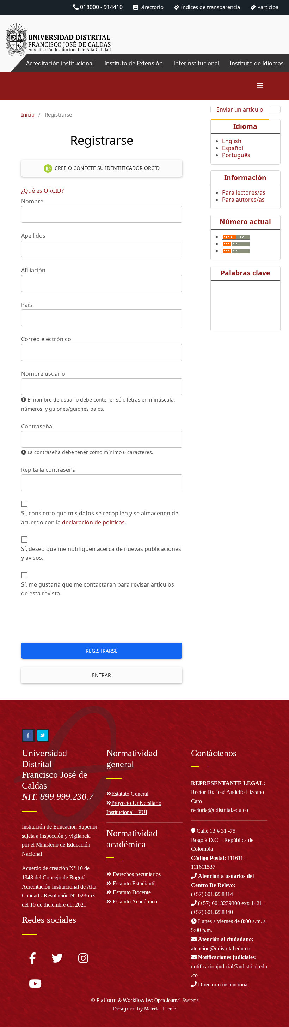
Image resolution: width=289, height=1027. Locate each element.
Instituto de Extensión (133, 63)
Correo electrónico (46, 339)
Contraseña (36, 426)
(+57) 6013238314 (222, 885)
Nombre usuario (43, 374)
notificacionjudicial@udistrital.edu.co (229, 966)
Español (232, 148)
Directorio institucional (223, 984)
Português (236, 155)
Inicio (28, 114)
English (231, 141)
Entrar (101, 675)
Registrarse (102, 650)
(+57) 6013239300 (219, 903)
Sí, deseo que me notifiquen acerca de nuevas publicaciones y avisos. (101, 553)
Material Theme (160, 1008)
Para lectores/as (243, 192)
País (26, 305)
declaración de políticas (93, 522)
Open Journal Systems (176, 1000)
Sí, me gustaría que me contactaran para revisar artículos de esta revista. (97, 589)
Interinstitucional (196, 63)
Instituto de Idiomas (257, 63)
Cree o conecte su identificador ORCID (106, 168)
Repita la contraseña (48, 470)
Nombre (32, 201)
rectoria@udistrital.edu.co (219, 810)
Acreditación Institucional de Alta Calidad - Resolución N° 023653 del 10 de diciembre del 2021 (59, 896)
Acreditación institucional (60, 63)
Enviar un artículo (239, 109)
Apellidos (33, 235)
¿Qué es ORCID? (42, 191)
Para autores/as (243, 199)
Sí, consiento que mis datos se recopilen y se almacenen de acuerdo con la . (99, 517)
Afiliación (33, 270)
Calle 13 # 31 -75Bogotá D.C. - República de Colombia (222, 840)
